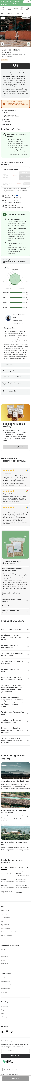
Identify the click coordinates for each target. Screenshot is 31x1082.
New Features (5, 981)
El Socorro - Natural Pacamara (17, 13)
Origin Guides (5, 1010)
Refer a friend (5, 928)
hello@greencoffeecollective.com (12, 932)
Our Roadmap (5, 978)
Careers (3, 949)
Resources (4, 1006)
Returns (3, 921)
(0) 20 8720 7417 (6, 935)
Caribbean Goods (17, 320)
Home (3, 13)
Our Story (4, 953)
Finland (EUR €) (8, 1069)
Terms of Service (6, 985)
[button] (3, 9)
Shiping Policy (5, 988)
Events (3, 960)
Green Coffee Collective (12, 1074)
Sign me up (15, 1056)
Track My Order (6, 917)
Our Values (4, 956)
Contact (4, 914)
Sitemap (4, 992)
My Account (5, 925)
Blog (2, 1013)
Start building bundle (15, 447)
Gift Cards (4, 964)
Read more (20, 225)
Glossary (4, 1017)
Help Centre (5, 910)
